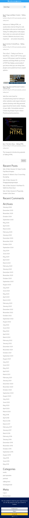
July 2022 (6, 325)
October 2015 (7, 449)
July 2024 (6, 250)
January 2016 (7, 439)
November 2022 (8, 312)
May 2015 (6, 464)
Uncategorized (7, 485)
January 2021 (7, 380)
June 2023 (6, 291)
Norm (5, 18)
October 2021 (7, 353)
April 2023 (6, 297)
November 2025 (8, 213)
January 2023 (7, 306)
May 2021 (6, 368)
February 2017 (7, 427)
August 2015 (7, 455)
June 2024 (6, 254)
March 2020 (7, 411)
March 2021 (6, 374)
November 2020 (8, 387)
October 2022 (7, 315)
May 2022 (6, 331)
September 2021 (8, 356)
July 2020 (6, 399)
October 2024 (7, 244)
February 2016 (7, 436)
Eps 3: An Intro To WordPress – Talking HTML (13, 44)
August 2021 (7, 359)
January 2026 (7, 207)
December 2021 (8, 346)
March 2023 (6, 300)
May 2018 (6, 415)
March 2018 (6, 421)
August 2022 (7, 322)
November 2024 (8, 241)
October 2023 (7, 278)
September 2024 (8, 247)
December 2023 (8, 272)
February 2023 (7, 303)
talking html (6, 20)
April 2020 (6, 408)
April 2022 (6, 334)
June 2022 (6, 328)
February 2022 (7, 340)
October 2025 (7, 216)
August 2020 (7, 396)
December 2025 (8, 210)
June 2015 (6, 461)
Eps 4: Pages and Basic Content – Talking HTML (14, 15)
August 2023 (7, 285)
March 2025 (6, 229)
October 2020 (7, 390)
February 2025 (7, 232)
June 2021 (6, 365)
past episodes (18, 18)
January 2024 (7, 269)
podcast (24, 18)
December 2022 (8, 309)
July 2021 (6, 362)
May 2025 (6, 223)
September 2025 (8, 220)
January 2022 (7, 343)
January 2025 (7, 235)
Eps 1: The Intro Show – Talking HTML (13, 144)
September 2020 (8, 393)
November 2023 (8, 275)
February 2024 (7, 266)
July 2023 (6, 288)
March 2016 (6, 433)
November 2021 (8, 350)
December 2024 (8, 238)
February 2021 (7, 377)
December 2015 (8, 442)
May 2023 (6, 294)
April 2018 (6, 418)
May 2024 (6, 257)
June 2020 (6, 402)
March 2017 (6, 424)
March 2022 (6, 337)
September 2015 (8, 452)
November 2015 (8, 446)
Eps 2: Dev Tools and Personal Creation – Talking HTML (14, 87)
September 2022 (8, 319)
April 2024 (6, 260)
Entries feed (6, 496)
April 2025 (6, 226)
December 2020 (8, 384)
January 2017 (7, 430)
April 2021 (6, 371)
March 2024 (6, 263)
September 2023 (8, 281)
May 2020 (6, 405)
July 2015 (6, 458)
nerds (4, 472)
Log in (5, 493)
